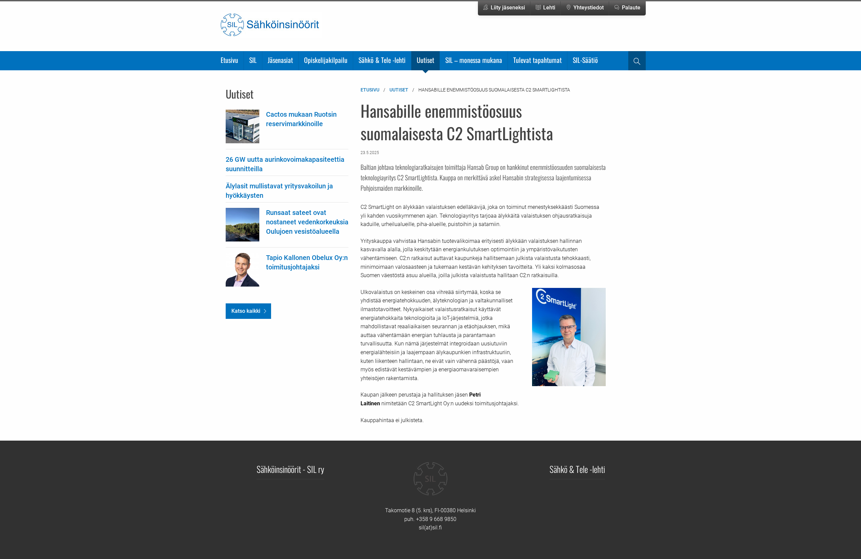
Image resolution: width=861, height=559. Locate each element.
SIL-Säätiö (585, 60)
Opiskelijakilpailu (325, 60)
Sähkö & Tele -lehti (382, 60)
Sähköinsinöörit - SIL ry (290, 468)
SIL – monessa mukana (473, 60)
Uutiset (425, 60)
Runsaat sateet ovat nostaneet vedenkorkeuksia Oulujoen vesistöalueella (307, 222)
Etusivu (229, 60)
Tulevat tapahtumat (537, 60)
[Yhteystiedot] (430, 484)
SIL (253, 60)
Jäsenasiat (280, 60)
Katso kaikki (245, 311)
